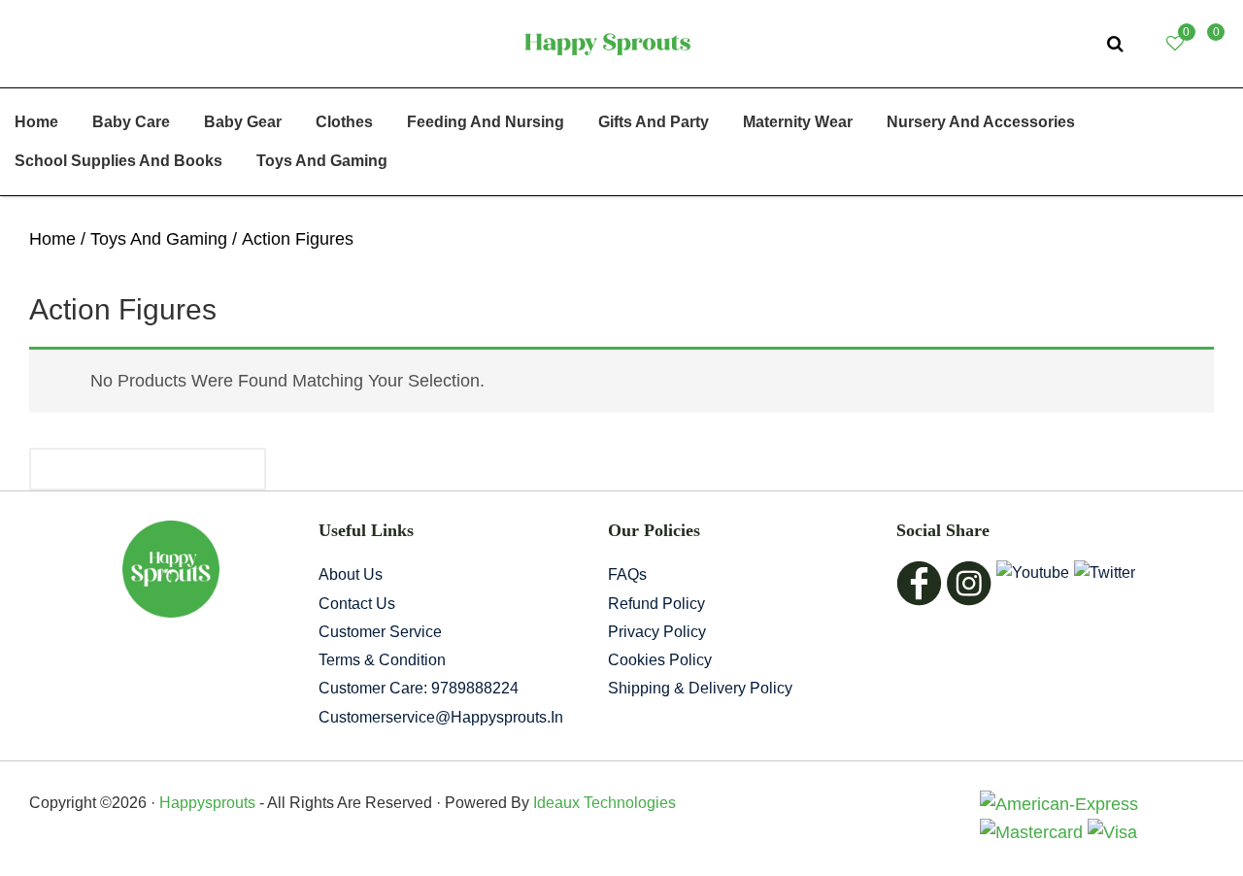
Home (52, 239)
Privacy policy (657, 631)
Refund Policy (656, 603)
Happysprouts (207, 802)
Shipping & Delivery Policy (700, 688)
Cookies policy (660, 660)
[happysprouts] (607, 42)
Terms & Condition (382, 660)
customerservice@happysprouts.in (441, 717)
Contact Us (357, 603)
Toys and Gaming (158, 239)
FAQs (627, 574)
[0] (1205, 43)
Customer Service (380, 631)
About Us (351, 574)
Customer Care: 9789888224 (419, 688)
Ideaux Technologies (602, 802)
